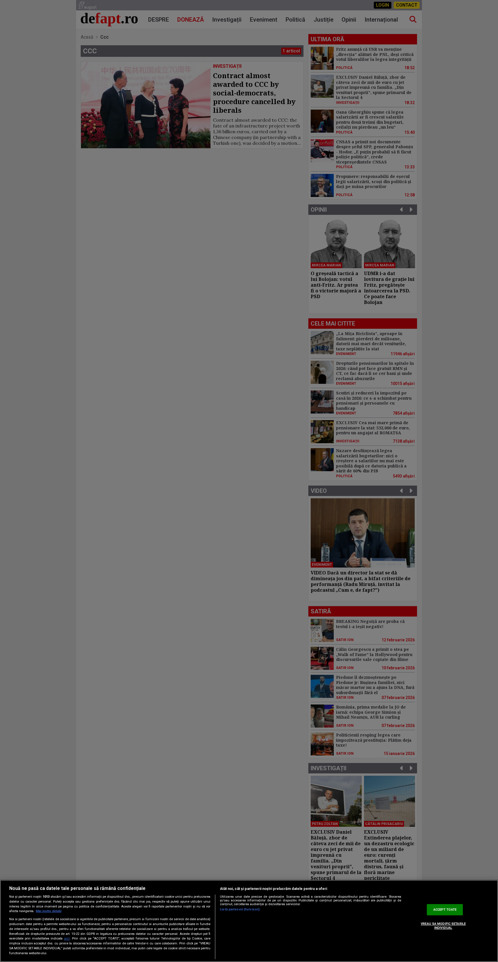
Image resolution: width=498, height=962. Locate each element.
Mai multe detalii (48, 911)
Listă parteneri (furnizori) (240, 909)
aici (67, 939)
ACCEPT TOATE (444, 910)
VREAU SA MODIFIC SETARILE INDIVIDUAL (443, 926)
